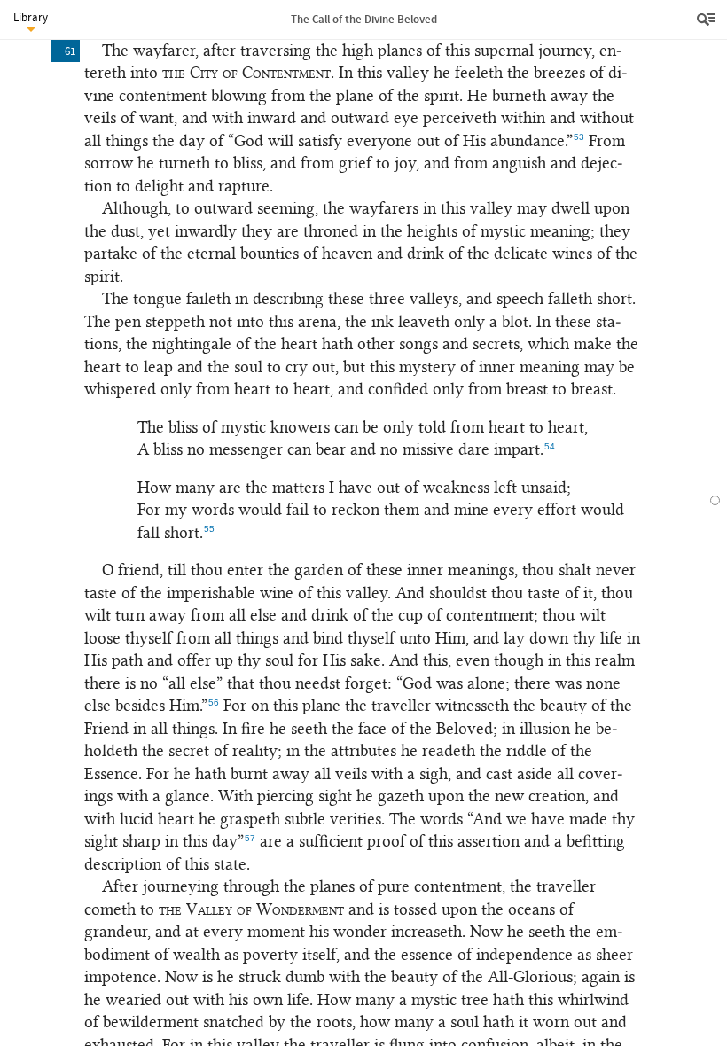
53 (579, 137)
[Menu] (707, 19)
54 (549, 446)
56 (213, 702)
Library (30, 17)
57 (250, 838)
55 (209, 529)
